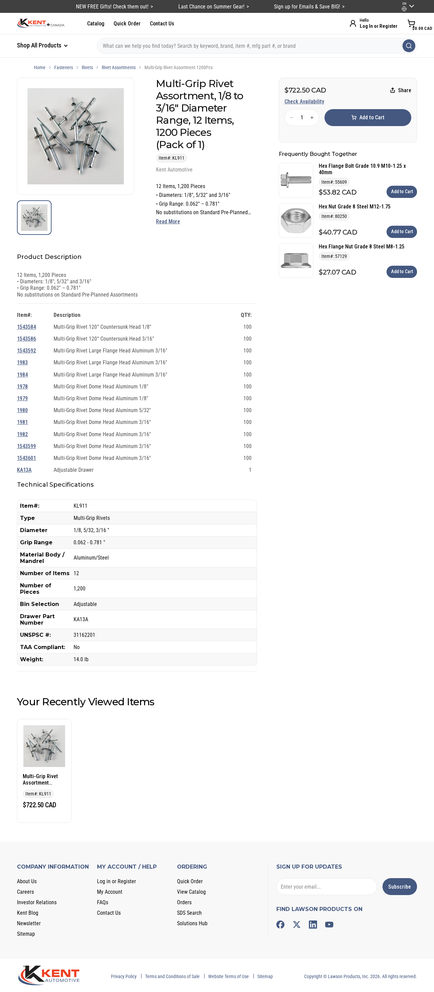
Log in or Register (116, 881)
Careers (25, 892)
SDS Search (189, 913)
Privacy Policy (124, 976)
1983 (22, 362)
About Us (27, 881)
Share (404, 90)
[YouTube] (329, 924)
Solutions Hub (192, 923)
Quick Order (127, 23)
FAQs (102, 902)
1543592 (26, 350)
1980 (22, 410)
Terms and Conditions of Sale (172, 976)
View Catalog (191, 892)
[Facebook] (280, 924)
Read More (168, 221)
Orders (184, 902)
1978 (22, 386)
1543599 (26, 446)
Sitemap (26, 934)
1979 (22, 398)
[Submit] (408, 45)
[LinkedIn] (313, 924)
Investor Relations (37, 902)
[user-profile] (404, 9)
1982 (22, 434)
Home (39, 67)
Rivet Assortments (119, 67)
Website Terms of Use (228, 976)
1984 (22, 374)
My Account (109, 892)
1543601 (26, 458)
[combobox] (257, 46)
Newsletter (29, 923)
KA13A (24, 470)
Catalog (95, 23)
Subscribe (399, 887)
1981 (22, 422)
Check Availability (304, 101)
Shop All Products (40, 45)
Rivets (87, 67)
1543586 (26, 339)
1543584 (26, 327)
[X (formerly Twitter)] (297, 924)
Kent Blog (27, 913)
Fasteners (63, 67)
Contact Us (162, 23)
